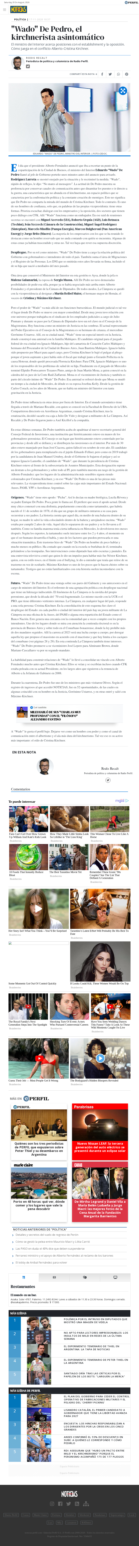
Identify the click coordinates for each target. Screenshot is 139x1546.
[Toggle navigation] (5, 9)
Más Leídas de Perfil (25, 1391)
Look (132, 1515)
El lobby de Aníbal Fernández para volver (41, 1262)
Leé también (40, 707)
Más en (16, 1099)
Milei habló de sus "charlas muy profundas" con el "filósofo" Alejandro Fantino (55, 715)
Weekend (84, 1515)
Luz (50, 1522)
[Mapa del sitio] (86, 1504)
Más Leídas (18, 1313)
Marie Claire (40, 1515)
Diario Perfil (11, 1515)
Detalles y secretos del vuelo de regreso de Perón (47, 1235)
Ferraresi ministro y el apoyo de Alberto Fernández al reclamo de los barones (64, 1255)
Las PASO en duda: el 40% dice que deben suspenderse (50, 1248)
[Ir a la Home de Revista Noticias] (17, 9)
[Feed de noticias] (77, 1504)
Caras (26, 1515)
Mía (59, 1522)
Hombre (70, 1515)
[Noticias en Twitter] (68, 1504)
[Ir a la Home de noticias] (69, 1494)
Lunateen (71, 1522)
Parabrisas (100, 1515)
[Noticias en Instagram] (52, 1504)
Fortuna (56, 1515)
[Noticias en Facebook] (60, 1504)
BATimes (86, 1522)
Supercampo (117, 1515)
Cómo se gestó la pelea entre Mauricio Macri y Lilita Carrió (53, 1242)
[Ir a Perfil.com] (131, 2)
